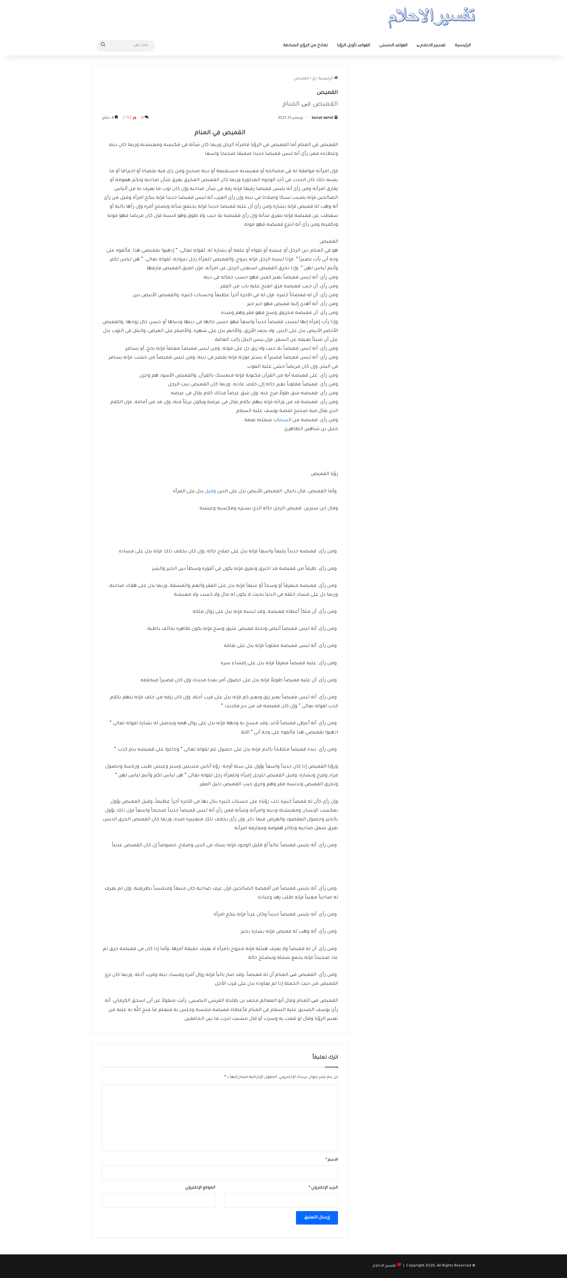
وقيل (210, 491)
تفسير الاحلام (433, 45)
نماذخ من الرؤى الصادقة (306, 45)
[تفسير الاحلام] (431, 18)
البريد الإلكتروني (323, 1188)
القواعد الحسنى (393, 45)
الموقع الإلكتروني (200, 1188)
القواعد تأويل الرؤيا (353, 45)
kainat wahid (322, 118)
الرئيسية (463, 45)
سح (284, 420)
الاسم (332, 1160)
